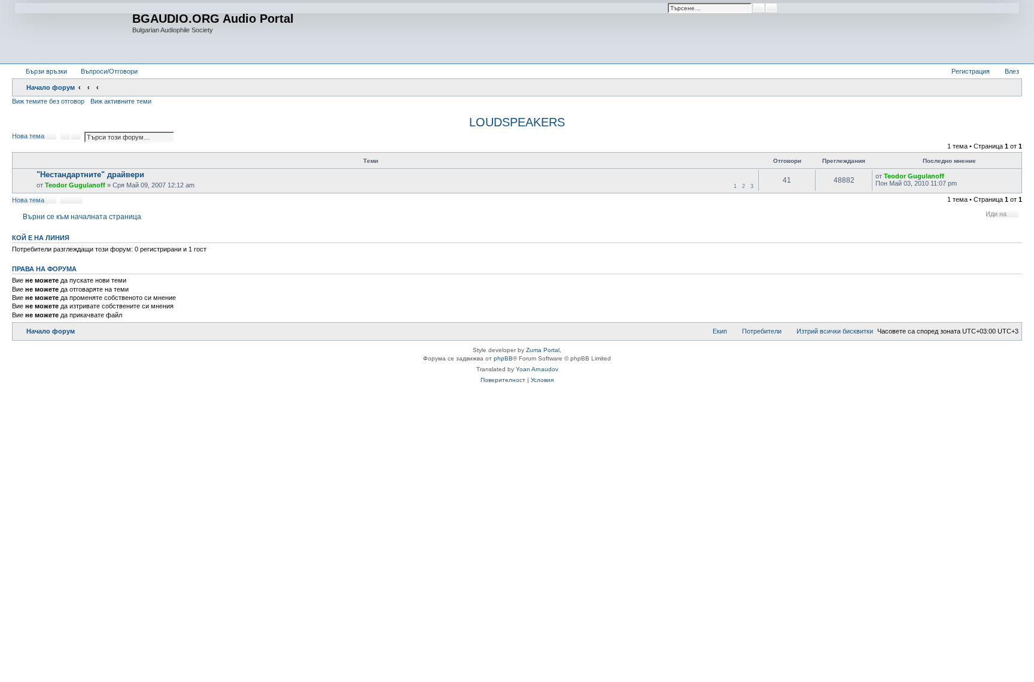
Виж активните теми (120, 101)
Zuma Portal (542, 350)
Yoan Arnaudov (537, 369)
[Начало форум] (73, 31)
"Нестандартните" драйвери (90, 174)
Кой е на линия (40, 237)
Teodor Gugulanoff (75, 185)
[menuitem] (104, 71)
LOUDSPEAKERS (517, 122)
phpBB (503, 358)
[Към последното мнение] (950, 176)
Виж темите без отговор (48, 101)
